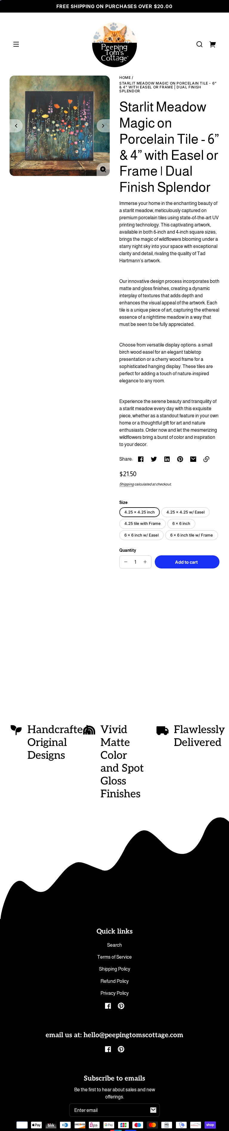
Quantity (127, 550)
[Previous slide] (16, 125)
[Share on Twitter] (153, 459)
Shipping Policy (114, 968)
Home (125, 78)
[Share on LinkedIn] (167, 459)
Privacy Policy (114, 993)
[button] (199, 44)
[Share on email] (193, 459)
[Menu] (16, 44)
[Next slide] (103, 125)
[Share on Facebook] (140, 459)
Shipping (126, 484)
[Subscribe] (153, 1110)
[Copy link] (206, 459)
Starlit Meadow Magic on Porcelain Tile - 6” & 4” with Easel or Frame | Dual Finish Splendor (168, 87)
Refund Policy (114, 981)
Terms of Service (114, 957)
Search (114, 945)
